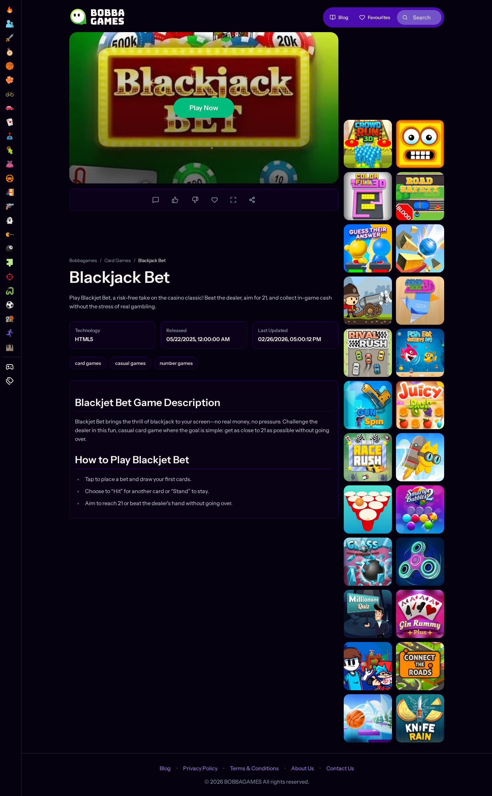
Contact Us (340, 768)
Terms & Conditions (254, 768)
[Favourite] (215, 200)
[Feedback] (156, 200)
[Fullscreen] (233, 200)
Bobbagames (83, 260)
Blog (343, 17)
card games (117, 260)
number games (176, 363)
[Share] (252, 200)
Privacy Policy (200, 768)
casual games (130, 363)
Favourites (379, 17)
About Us (302, 768)
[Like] (175, 200)
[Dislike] (195, 200)
